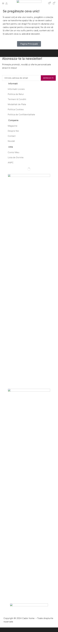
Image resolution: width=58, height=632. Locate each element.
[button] (29, 44)
